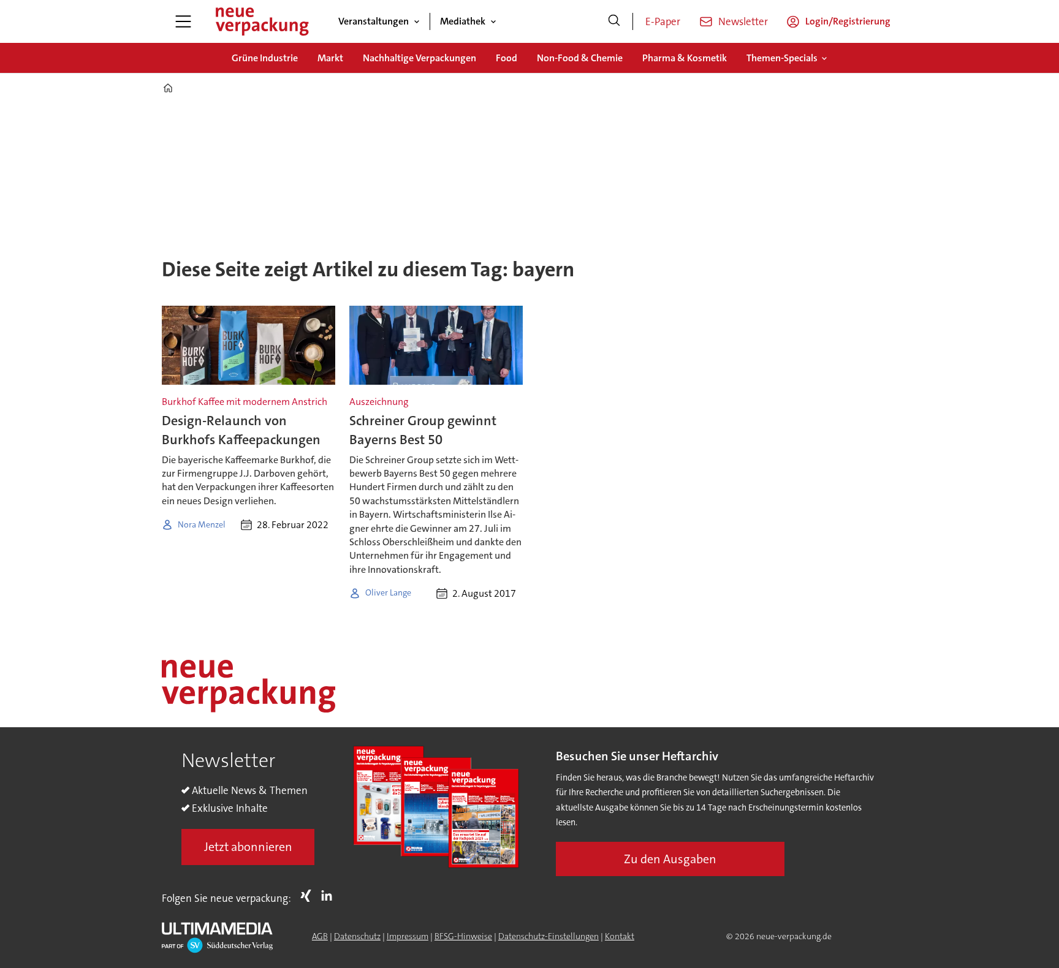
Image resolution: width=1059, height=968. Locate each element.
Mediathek (462, 21)
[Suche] (614, 21)
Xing (309, 896)
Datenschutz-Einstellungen (548, 936)
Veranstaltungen (373, 21)
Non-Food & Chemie (580, 57)
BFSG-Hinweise (463, 936)
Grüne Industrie (265, 57)
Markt (330, 57)
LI (330, 896)
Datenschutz (357, 936)
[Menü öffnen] (183, 21)
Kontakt (619, 936)
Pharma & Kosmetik (684, 57)
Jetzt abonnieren (248, 847)
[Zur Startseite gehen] (262, 21)
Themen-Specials (782, 57)
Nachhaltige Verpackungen (419, 57)
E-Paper (662, 21)
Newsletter (743, 21)
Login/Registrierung (847, 21)
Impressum (407, 936)
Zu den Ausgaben (670, 859)
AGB (320, 936)
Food (506, 57)
